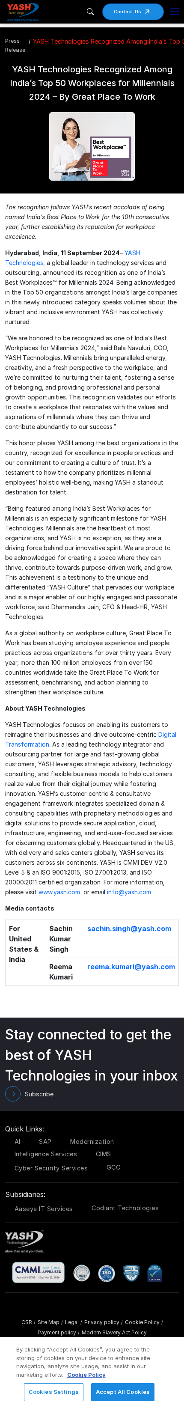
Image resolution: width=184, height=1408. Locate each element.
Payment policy (59, 1332)
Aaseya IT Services (44, 1208)
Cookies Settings (54, 1391)
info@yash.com (129, 892)
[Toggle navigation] (174, 11)
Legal (73, 1322)
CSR (28, 1322)
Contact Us (128, 12)
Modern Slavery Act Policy (114, 1332)
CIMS (103, 1154)
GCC (114, 1167)
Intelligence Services (46, 1154)
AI (18, 1141)
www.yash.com (59, 892)
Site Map (50, 1322)
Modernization (92, 1141)
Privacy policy (103, 1322)
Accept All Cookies (123, 1391)
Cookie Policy (144, 1322)
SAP (45, 1141)
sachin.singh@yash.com (129, 928)
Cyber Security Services (51, 1168)
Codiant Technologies (125, 1208)
